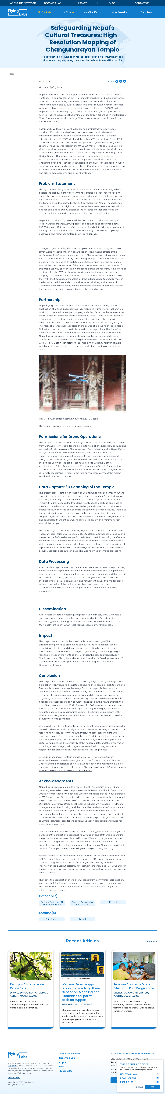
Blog (112, 3)
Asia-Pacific (52, 919)
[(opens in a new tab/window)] (116, 81)
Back (12, 74)
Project (113, 902)
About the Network (23, 3)
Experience (126, 1082)
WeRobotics (13, 1066)
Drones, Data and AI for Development (52, 903)
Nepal (82, 919)
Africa (67, 12)
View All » (151, 941)
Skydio (120, 329)
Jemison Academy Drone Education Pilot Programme (133, 986)
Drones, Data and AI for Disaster (82, 903)
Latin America (119, 12)
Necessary (131, 1074)
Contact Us (142, 3)
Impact (82, 3)
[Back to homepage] (17, 12)
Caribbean (147, 12)
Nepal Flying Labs (52, 87)
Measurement (128, 1078)
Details (139, 1087)
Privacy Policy (14, 1078)
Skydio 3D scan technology (59, 342)
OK (152, 1087)
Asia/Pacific (91, 12)
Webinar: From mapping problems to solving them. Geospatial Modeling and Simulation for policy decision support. (81, 992)
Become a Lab (52, 3)
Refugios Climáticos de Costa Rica (27, 986)
